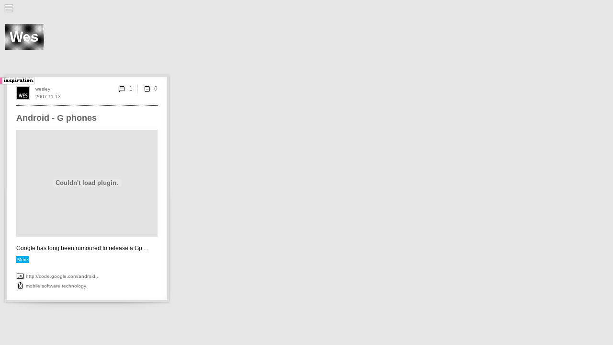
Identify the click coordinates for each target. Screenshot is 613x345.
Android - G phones (56, 118)
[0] (147, 88)
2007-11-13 (48, 96)
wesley (42, 89)
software (51, 285)
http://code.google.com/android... (63, 276)
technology (74, 285)
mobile (33, 285)
